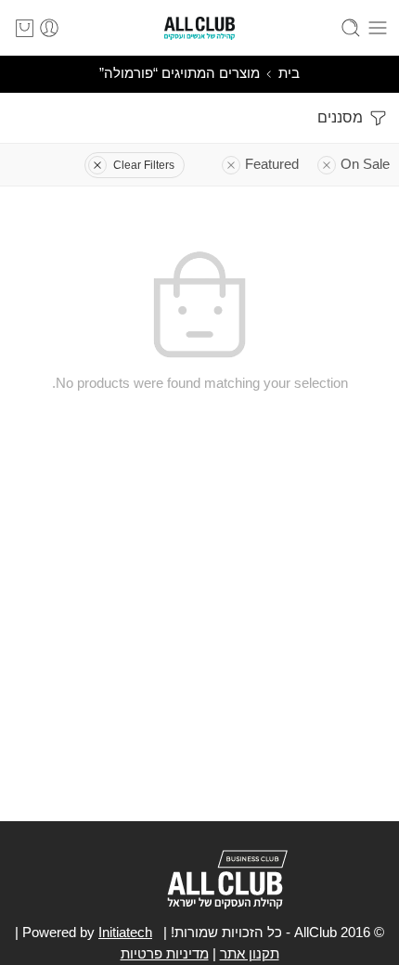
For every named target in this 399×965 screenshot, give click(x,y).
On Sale (365, 164)
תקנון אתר (249, 953)
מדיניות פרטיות (165, 953)
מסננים (342, 117)
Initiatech (125, 932)
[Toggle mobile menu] (378, 28)
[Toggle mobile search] (351, 28)
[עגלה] (24, 28)
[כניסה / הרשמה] (49, 28)
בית (289, 73)
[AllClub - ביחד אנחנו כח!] (199, 28)
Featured (272, 164)
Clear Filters (143, 165)
